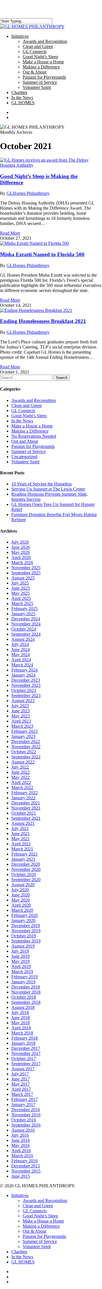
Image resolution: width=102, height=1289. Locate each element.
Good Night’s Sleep (29, 415)
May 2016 (20, 1145)
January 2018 (23, 1043)
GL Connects (23, 410)
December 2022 (25, 741)
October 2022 (23, 751)
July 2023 (20, 705)
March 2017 (22, 1094)
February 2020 (24, 915)
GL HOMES (23, 1261)
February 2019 (24, 976)
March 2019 (22, 971)
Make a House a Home (32, 426)
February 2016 (24, 1160)
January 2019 (23, 981)
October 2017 (23, 1058)
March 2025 (22, 603)
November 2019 (26, 930)
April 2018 (21, 1027)
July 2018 (20, 1012)
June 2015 (20, 1176)
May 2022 (20, 777)
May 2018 (20, 1022)
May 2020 (20, 900)
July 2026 (20, 542)
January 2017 (23, 1104)
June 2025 (20, 588)
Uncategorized (24, 456)
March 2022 (22, 787)
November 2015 (26, 1171)
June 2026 (20, 547)
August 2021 (23, 823)
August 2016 (23, 1130)
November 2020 (26, 869)
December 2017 (25, 1048)
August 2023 (23, 700)
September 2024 (26, 634)
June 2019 (20, 956)
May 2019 (20, 961)
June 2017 (20, 1079)
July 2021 (20, 828)
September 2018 (26, 1002)
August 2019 (23, 946)
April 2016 (21, 1150)
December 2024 (25, 618)
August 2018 (23, 1007)
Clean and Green (26, 405)
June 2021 (20, 833)
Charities (19, 1251)
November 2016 (26, 1114)
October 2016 (23, 1119)
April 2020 (21, 905)
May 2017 (20, 1084)
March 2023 (22, 726)
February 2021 (24, 854)
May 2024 (20, 654)
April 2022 (21, 782)
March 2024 (22, 664)
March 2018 (22, 1033)
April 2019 (21, 966)
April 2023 (21, 721)
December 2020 (25, 864)
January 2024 (23, 675)
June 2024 (20, 649)
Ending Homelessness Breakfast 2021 (43, 321)
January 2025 (23, 613)
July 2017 (20, 1073)
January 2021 (23, 859)
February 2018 (24, 1038)
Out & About (34, 1231)
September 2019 (26, 940)
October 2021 (23, 813)
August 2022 (23, 762)
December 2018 (25, 987)
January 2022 (23, 797)
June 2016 (20, 1140)
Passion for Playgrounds (33, 446)
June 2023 (20, 710)
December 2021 (25, 802)
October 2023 (23, 690)
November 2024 (26, 623)
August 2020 (23, 884)
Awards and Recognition (33, 400)
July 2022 (20, 767)
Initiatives (20, 1195)
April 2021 (21, 843)
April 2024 (21, 659)
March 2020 (22, 910)
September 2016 (26, 1125)
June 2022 (20, 772)
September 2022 (26, 756)
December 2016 (25, 1109)
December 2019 (25, 925)
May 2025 (20, 593)
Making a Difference (29, 431)
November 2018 (26, 992)
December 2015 (25, 1165)
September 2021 (26, 818)
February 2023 (24, 731)
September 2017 (26, 1063)
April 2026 (21, 557)
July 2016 (20, 1135)
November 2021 (26, 808)
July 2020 (20, 889)
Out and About (24, 441)
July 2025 (20, 583)
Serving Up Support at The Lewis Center (48, 489)
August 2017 (23, 1068)
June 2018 (20, 1017)
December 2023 (25, 680)
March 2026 (22, 562)
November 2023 (26, 685)
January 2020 (23, 920)
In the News (22, 420)
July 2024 (20, 644)
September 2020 (26, 879)
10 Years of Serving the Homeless (41, 483)
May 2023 (20, 716)
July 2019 (20, 951)
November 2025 (26, 567)
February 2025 (24, 608)
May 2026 (20, 552)
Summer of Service (28, 451)
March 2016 (22, 1155)
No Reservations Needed (33, 436)
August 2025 (23, 577)
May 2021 (20, 838)
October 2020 (23, 874)
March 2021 (22, 848)
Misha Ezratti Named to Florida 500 (42, 254)
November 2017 (26, 1053)
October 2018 (23, 997)
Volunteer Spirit (25, 461)
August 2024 (23, 639)
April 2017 (21, 1089)
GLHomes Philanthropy (28, 193)
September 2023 (26, 695)
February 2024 (24, 670)
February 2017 (24, 1099)
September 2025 (26, 572)
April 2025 (21, 598)
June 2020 (20, 894)
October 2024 (23, 629)
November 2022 (26, 746)
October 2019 (23, 935)
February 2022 (24, 792)
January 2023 (23, 736)
